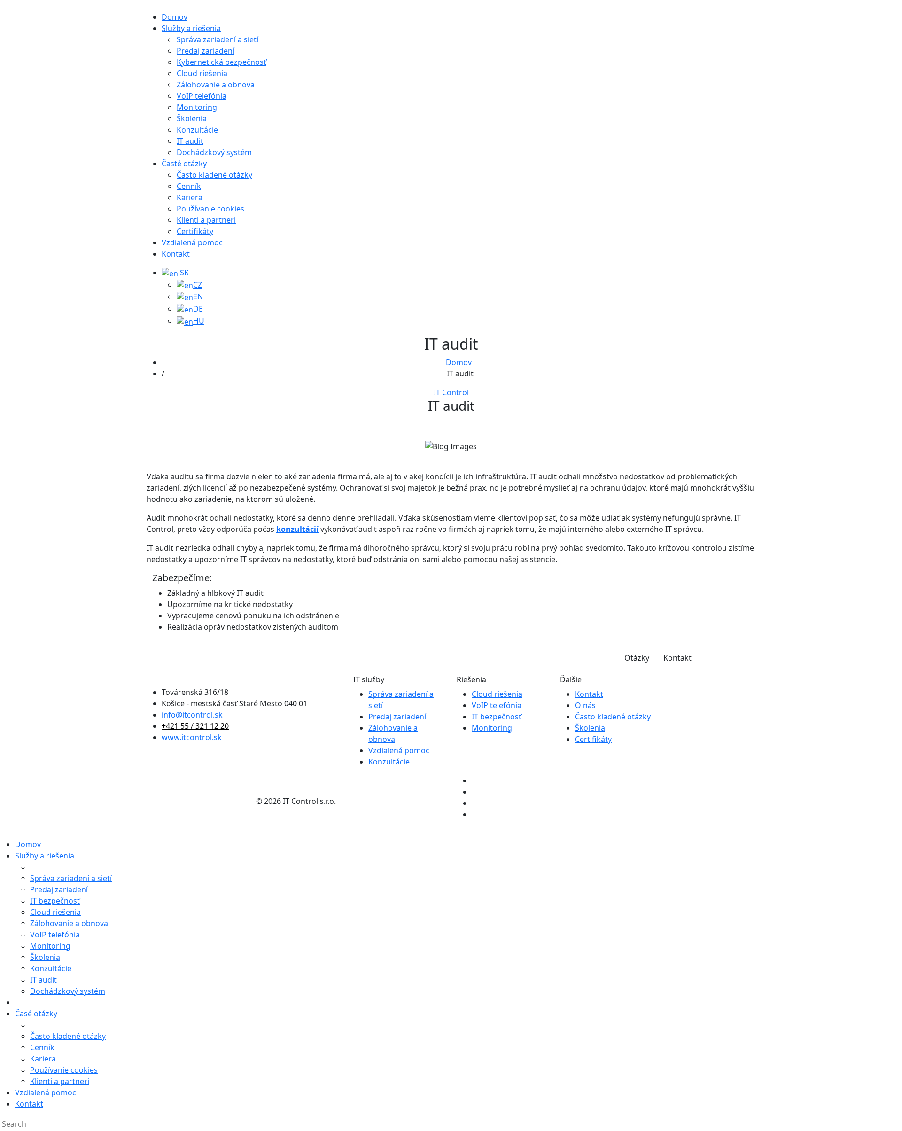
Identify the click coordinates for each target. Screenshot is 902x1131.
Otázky (636, 658)
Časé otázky (36, 1013)
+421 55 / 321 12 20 (195, 726)
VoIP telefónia (496, 705)
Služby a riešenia (44, 855)
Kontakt (677, 658)
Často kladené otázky (613, 716)
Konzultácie (389, 762)
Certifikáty (593, 739)
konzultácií (297, 529)
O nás (585, 705)
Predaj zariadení (397, 716)
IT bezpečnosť (496, 716)
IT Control (451, 392)
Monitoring (492, 728)
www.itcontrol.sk (192, 737)
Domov (459, 362)
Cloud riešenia (497, 694)
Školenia (590, 728)
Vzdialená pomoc (398, 750)
